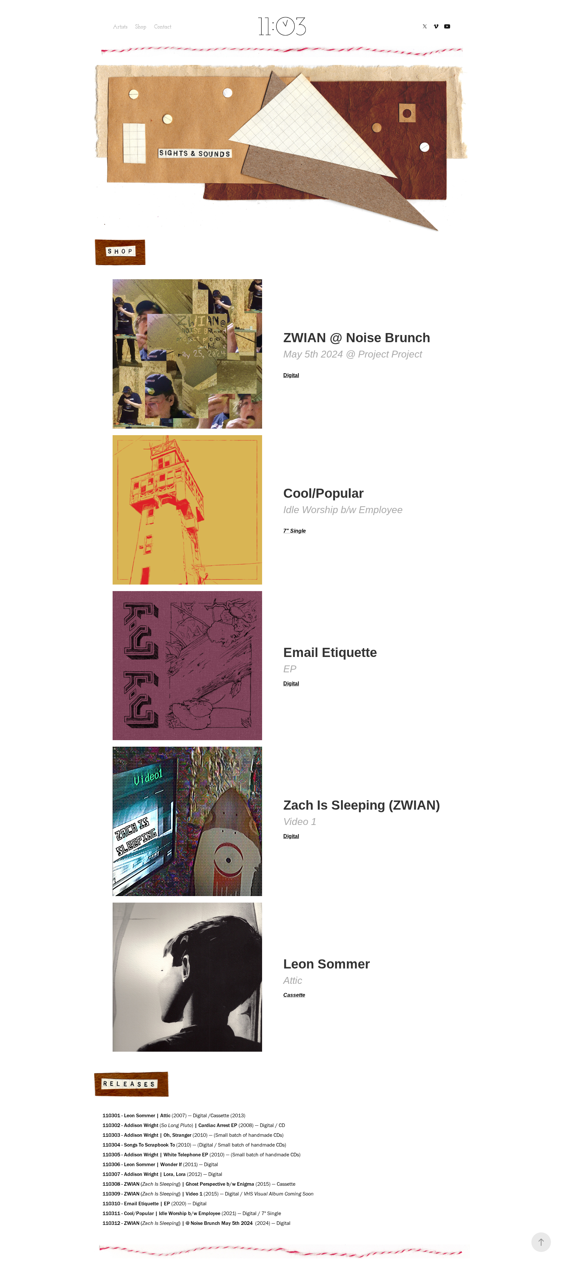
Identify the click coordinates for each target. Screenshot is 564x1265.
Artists (120, 26)
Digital (291, 836)
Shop (140, 26)
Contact (162, 26)
